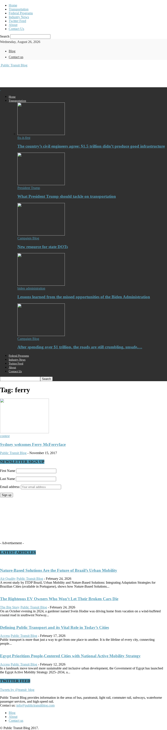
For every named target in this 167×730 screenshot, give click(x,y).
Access (5, 636)
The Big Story (10, 607)
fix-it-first (23, 138)
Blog (12, 51)
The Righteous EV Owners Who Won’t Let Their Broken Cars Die (59, 599)
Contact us (16, 57)
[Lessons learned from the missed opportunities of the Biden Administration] (41, 284)
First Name (7, 471)
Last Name (7, 479)
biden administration (31, 288)
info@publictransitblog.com (35, 705)
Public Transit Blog (13, 453)
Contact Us (16, 29)
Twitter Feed (17, 21)
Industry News (19, 17)
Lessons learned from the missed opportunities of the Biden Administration (83, 297)
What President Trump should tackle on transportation (66, 196)
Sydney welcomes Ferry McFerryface (33, 444)
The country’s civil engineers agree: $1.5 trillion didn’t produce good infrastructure (91, 146)
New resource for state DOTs (42, 246)
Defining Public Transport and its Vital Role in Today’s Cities (54, 627)
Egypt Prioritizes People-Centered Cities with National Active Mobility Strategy (70, 656)
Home (13, 5)
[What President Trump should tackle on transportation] (41, 184)
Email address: (10, 487)
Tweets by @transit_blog (17, 690)
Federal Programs (21, 13)
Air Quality (8, 578)
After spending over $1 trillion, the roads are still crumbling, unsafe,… (79, 347)
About (13, 25)
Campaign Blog (28, 238)
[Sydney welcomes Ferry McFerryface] (24, 432)
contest (5, 436)
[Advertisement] (51, 76)
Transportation (18, 9)
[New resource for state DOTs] (41, 234)
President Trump (28, 188)
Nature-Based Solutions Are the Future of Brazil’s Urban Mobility (58, 570)
